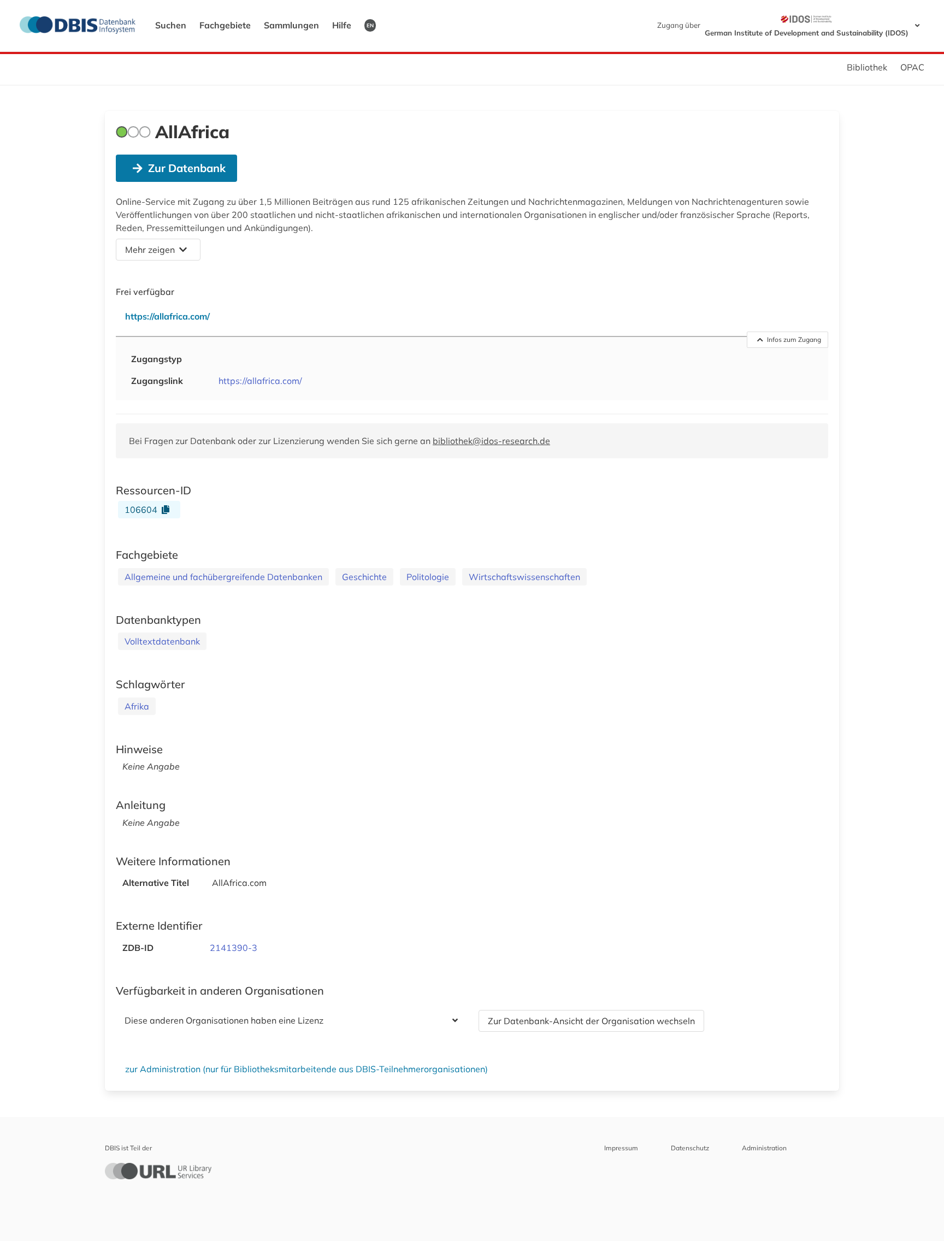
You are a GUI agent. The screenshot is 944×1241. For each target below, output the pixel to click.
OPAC (912, 67)
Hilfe (341, 25)
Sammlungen (291, 25)
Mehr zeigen (150, 249)
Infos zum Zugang (794, 339)
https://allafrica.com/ (260, 380)
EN (370, 25)
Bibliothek (867, 67)
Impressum (621, 1148)
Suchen (170, 25)
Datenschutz (690, 1148)
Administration (764, 1148)
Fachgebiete (225, 25)
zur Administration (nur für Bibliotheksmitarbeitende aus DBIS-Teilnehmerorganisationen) (306, 1068)
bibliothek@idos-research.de (491, 440)
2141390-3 (233, 947)
